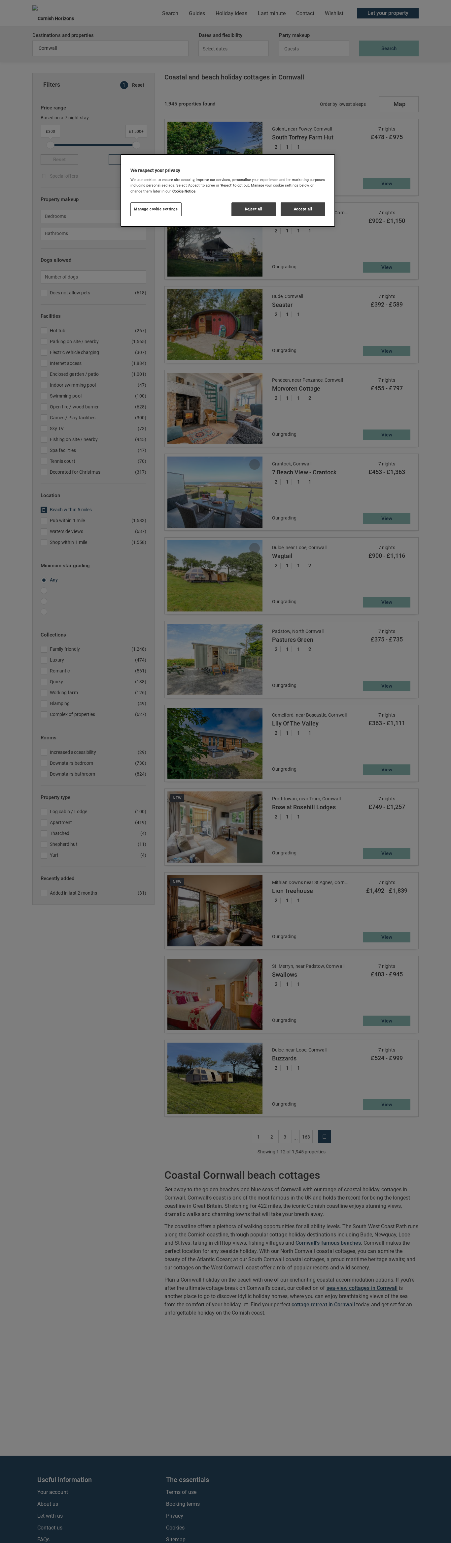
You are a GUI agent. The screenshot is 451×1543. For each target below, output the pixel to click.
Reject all (253, 209)
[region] (228, 190)
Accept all (303, 209)
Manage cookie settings (156, 209)
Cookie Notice (183, 191)
